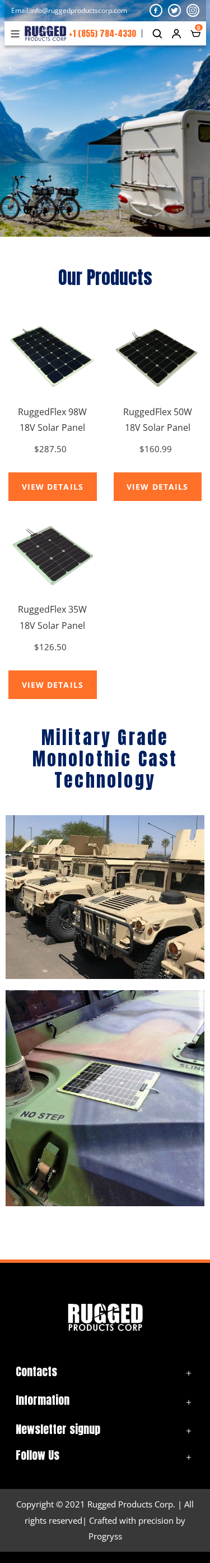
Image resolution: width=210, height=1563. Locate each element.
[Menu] (17, 33)
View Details (52, 486)
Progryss (105, 1536)
